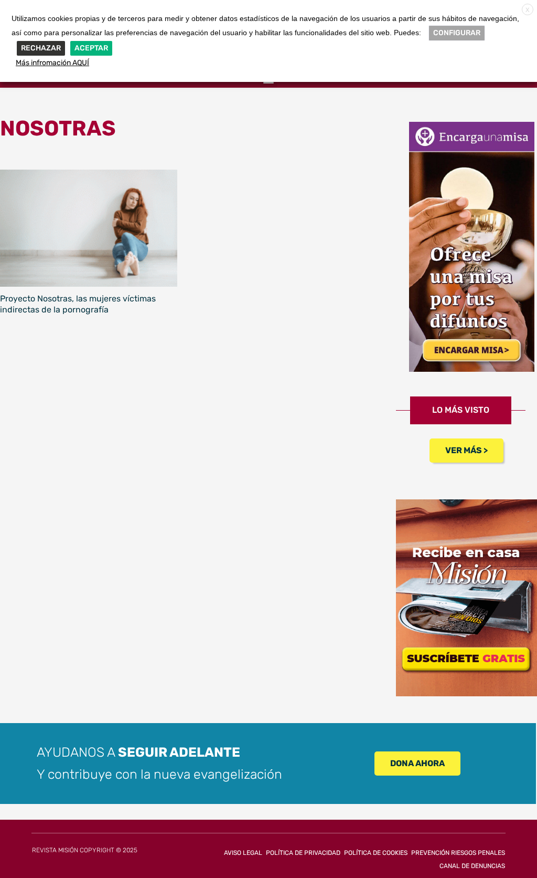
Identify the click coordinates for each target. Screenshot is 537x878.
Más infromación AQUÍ (52, 62)
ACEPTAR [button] (91, 48)
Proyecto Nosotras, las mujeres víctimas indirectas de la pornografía (78, 304)
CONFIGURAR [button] (456, 32)
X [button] (527, 10)
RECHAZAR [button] (41, 48)
